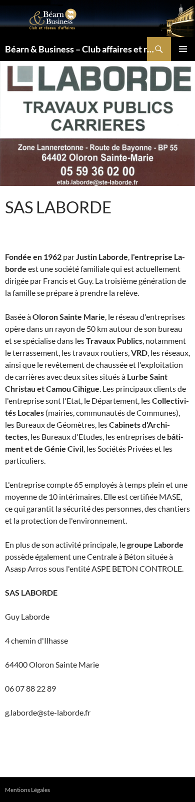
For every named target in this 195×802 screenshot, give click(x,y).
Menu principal (183, 49)
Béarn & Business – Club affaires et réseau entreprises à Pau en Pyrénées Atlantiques (81, 48)
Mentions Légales (27, 790)
